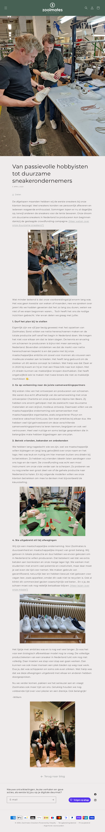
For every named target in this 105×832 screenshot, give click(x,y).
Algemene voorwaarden (54, 826)
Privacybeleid (84, 823)
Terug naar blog (54, 776)
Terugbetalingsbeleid (67, 823)
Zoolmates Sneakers (30, 823)
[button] (6, 8)
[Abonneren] (53, 800)
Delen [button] (18, 194)
